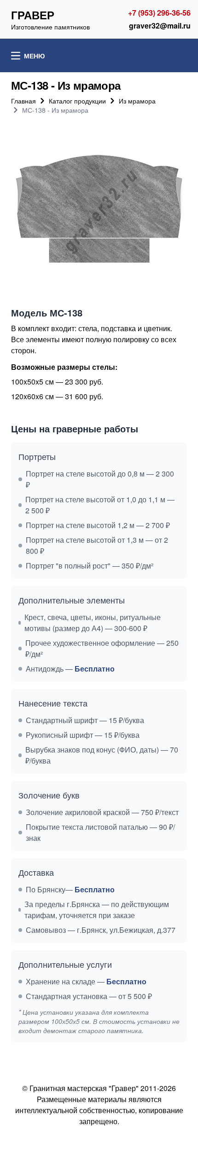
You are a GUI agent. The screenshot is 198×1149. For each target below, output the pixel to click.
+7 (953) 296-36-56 (159, 12)
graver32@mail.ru (160, 25)
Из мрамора (137, 100)
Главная (23, 100)
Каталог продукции (77, 100)
